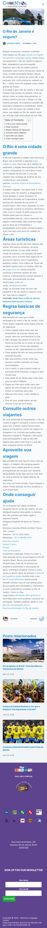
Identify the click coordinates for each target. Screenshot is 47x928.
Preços (6, 547)
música (23, 183)
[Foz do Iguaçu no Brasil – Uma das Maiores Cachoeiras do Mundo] (23, 650)
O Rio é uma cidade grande (16, 124)
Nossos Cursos (10, 544)
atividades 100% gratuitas (27, 595)
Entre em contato (11, 541)
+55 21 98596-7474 (22, 537)
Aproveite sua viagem (14, 136)
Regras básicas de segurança (18, 130)
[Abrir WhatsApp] (41, 922)
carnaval (15, 183)
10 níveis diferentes (15, 579)
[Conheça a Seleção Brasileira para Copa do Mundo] (23, 731)
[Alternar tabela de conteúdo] (27, 120)
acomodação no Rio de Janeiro (24, 608)
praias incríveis (13, 269)
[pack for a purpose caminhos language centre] (23, 786)
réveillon (23, 285)
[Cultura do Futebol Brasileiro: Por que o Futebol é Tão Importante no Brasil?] (23, 691)
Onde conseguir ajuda (15, 139)
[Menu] (43, 4)
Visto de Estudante (11, 550)
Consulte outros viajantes (16, 133)
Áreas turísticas (12, 127)
